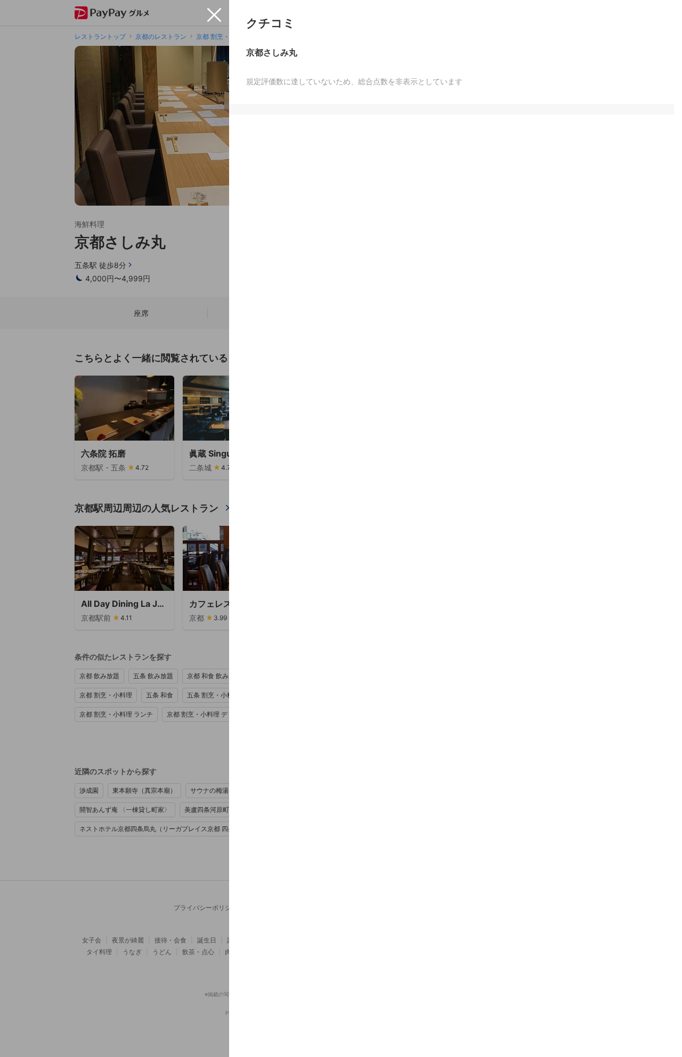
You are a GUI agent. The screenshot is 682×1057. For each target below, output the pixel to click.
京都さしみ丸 (271, 52)
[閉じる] (214, 15)
